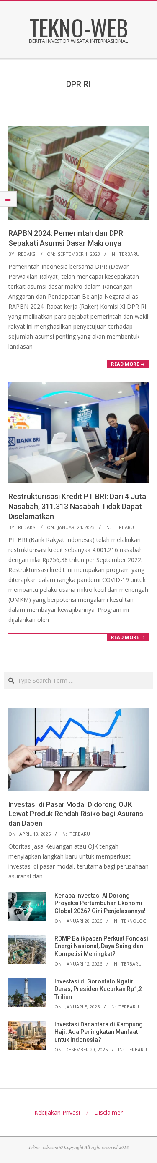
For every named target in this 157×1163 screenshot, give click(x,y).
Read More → (128, 364)
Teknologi (134, 921)
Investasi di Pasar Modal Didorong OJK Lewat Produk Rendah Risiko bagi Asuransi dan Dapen (76, 813)
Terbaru (129, 254)
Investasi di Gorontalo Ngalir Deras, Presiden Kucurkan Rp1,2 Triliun (98, 989)
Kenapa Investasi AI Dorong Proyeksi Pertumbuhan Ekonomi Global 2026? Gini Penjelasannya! (100, 903)
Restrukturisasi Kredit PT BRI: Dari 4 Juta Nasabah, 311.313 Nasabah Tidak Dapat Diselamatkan (77, 506)
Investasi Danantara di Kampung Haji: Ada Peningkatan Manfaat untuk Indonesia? (98, 1032)
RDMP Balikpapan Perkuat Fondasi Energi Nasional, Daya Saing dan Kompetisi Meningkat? (101, 946)
